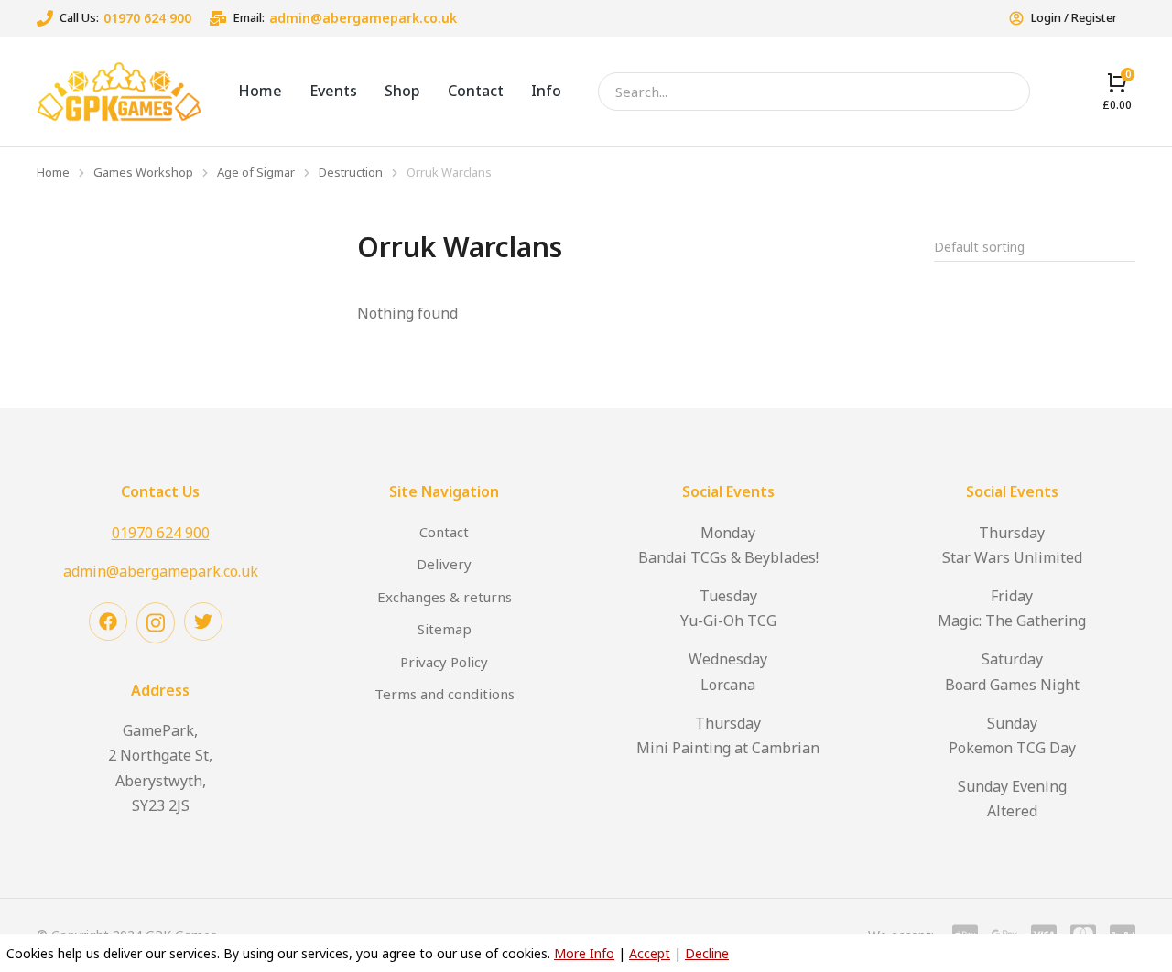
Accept (649, 953)
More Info (584, 953)
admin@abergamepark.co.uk (363, 18)
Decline (707, 953)
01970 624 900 (147, 18)
